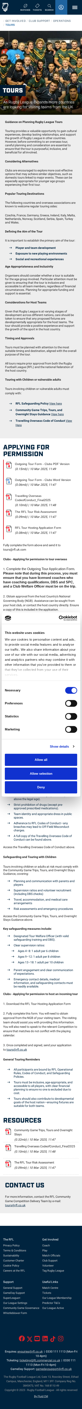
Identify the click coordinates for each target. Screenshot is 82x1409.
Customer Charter (13, 1260)
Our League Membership (56, 1297)
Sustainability (11, 1255)
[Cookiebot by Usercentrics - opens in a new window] (59, 618)
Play (44, 1250)
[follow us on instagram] (60, 1339)
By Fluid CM (41, 1396)
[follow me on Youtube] (37, 1339)
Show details (59, 746)
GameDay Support (14, 1292)
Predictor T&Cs (51, 1303)
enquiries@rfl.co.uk (30, 1351)
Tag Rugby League (53, 1270)
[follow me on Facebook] (22, 1339)
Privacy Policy (11, 1245)
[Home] (5, 7)
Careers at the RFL (14, 1270)
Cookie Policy (11, 1265)
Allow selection (41, 773)
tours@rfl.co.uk (17, 1049)
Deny (41, 787)
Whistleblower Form (15, 1313)
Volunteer (48, 1265)
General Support (12, 1287)
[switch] (71, 703)
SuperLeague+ (11, 1297)
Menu (73, 7)
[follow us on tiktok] (52, 1339)
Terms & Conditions (14, 1250)
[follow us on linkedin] (45, 1339)
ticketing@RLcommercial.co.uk (40, 1360)
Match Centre (50, 1287)
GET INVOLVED (15, 20)
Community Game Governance (21, 1308)
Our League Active (53, 1308)
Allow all (41, 759)
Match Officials (51, 1255)
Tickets (46, 1292)
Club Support (49, 1260)
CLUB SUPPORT (39, 20)
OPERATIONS (62, 20)
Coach (46, 1245)
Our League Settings (15, 1303)
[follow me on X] (29, 1339)
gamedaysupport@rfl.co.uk (54, 1369)
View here (55, 403)
